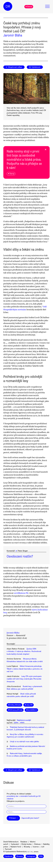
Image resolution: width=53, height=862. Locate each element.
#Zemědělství (31, 710)
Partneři (8, 849)
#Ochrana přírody (15, 710)
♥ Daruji (29, 7)
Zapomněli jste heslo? (30, 818)
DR (8, 6)
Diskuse (37, 844)
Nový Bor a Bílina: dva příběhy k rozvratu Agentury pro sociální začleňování (25, 735)
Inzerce (36, 847)
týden (16, 722)
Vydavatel (15, 844)
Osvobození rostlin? (20, 556)
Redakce (23, 842)
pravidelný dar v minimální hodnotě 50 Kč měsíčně (24, 797)
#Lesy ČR (29, 705)
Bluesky (27, 847)
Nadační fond (15, 847)
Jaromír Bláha (12, 35)
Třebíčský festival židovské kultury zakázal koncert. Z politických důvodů (25, 728)
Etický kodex (26, 844)
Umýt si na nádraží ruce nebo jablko (24, 741)
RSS (41, 856)
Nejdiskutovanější (24, 720)
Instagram (31, 856)
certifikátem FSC (21, 593)
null (42, 847)
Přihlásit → (13, 818)
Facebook (8, 856)
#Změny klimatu (14, 705)
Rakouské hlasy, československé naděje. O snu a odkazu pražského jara (24, 754)
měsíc (22, 722)
